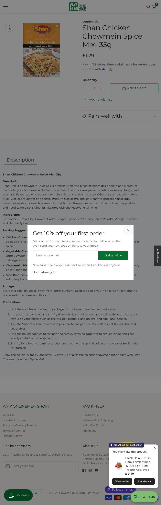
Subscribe (113, 255)
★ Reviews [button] (157, 256)
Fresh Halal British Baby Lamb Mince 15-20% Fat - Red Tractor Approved (138, 463)
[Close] (128, 230)
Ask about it (144, 481)
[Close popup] (154, 448)
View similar (122, 481)
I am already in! (45, 272)
